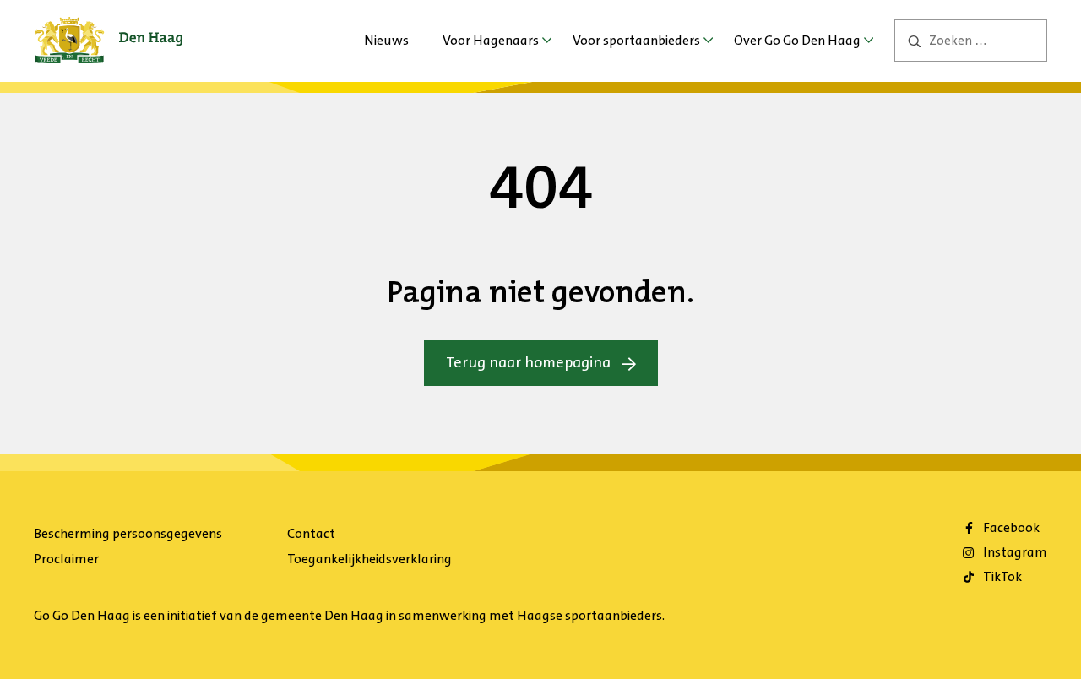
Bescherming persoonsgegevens (128, 533)
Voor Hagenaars (491, 40)
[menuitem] (386, 41)
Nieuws (386, 40)
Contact (311, 533)
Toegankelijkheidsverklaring (369, 559)
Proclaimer (66, 559)
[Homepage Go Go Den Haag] (108, 29)
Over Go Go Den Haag (797, 40)
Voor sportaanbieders (636, 40)
